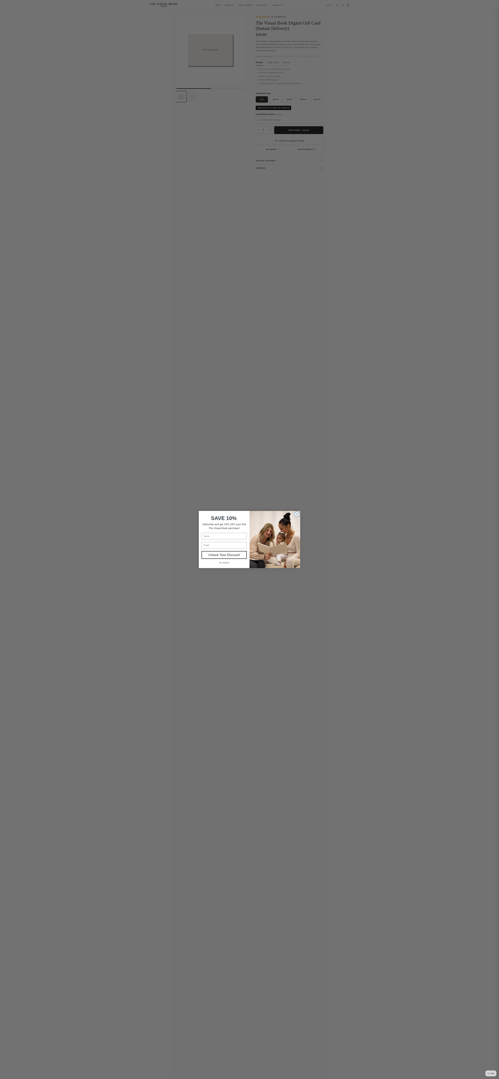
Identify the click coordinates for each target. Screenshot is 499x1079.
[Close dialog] (297, 514)
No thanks (224, 562)
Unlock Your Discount (224, 555)
